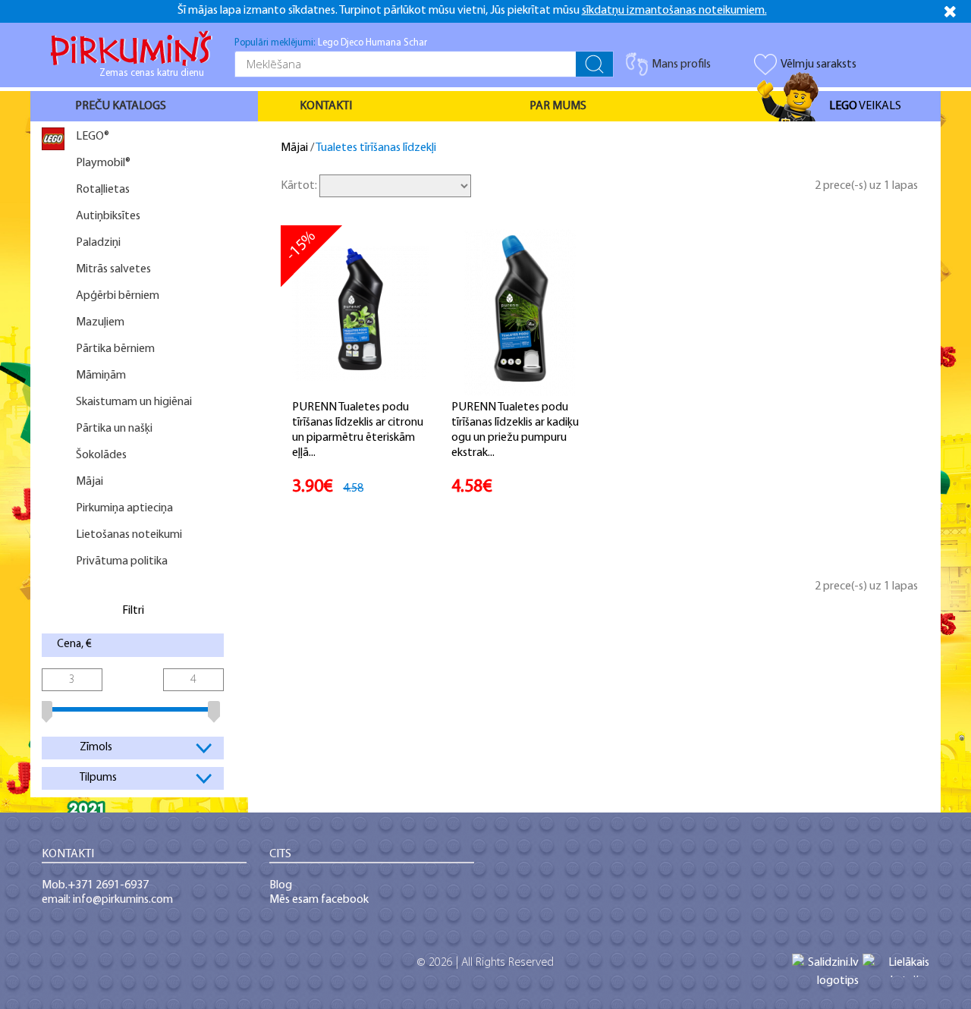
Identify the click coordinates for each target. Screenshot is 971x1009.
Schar (415, 43)
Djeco (352, 43)
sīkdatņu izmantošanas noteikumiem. (674, 11)
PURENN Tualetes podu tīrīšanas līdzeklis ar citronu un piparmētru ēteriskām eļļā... (357, 430)
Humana (383, 43)
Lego (328, 43)
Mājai (294, 148)
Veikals (865, 106)
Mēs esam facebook (319, 900)
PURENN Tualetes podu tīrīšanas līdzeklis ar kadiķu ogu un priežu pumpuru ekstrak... (515, 430)
